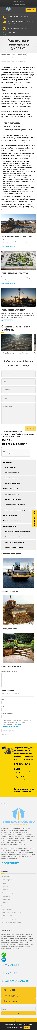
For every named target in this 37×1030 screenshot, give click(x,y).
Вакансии (10, 1001)
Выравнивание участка (16, 236)
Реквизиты (10, 995)
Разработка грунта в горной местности (17, 353)
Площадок (6, 889)
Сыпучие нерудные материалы (11, 922)
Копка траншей (10, 467)
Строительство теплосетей (14, 542)
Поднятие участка (13, 310)
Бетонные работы (7, 909)
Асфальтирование (8, 880)
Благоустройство (8, 1020)
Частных (5, 903)
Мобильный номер (7, 713)
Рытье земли (7, 462)
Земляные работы (7, 916)
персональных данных (27, 1022)
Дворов (5, 886)
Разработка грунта (11, 478)
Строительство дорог (9, 893)
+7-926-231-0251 (10, 973)
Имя (3, 699)
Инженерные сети (9, 526)
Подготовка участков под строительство (19, 510)
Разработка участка (12, 494)
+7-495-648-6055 (10, 965)
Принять (26, 1027)
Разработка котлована (13, 472)
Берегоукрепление (10, 515)
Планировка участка (14, 273)
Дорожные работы (7, 876)
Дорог (5, 883)
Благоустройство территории (11, 912)
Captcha (4, 735)
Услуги (22, 4)
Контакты (9, 989)
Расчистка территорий (13, 499)
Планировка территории (12, 520)
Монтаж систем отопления (14, 547)
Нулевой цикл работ (10, 488)
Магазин (15, 4)
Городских (6, 899)
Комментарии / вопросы (9, 671)
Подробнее (10, 863)
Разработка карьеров (12, 483)
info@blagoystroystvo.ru (15, 981)
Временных (6, 896)
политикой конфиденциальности (14, 441)
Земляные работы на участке (15, 504)
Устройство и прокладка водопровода (18, 531)
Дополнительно (8, 246)
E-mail (3, 706)
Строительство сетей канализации (17, 537)
